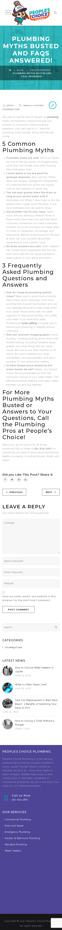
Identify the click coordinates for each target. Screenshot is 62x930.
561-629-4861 (20, 799)
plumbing (53, 117)
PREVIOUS (16, 492)
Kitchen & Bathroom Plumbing (22, 838)
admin (10, 105)
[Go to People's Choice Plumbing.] (10, 70)
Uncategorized (11, 109)
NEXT (49, 492)
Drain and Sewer (14, 825)
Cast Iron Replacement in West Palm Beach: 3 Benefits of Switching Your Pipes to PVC (36, 704)
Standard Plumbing (16, 844)
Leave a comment (33, 105)
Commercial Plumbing (18, 819)
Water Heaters (13, 850)
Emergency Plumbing (17, 832)
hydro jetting (29, 323)
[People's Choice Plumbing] (31, 13)
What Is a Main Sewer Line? (31, 684)
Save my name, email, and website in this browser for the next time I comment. (29, 598)
